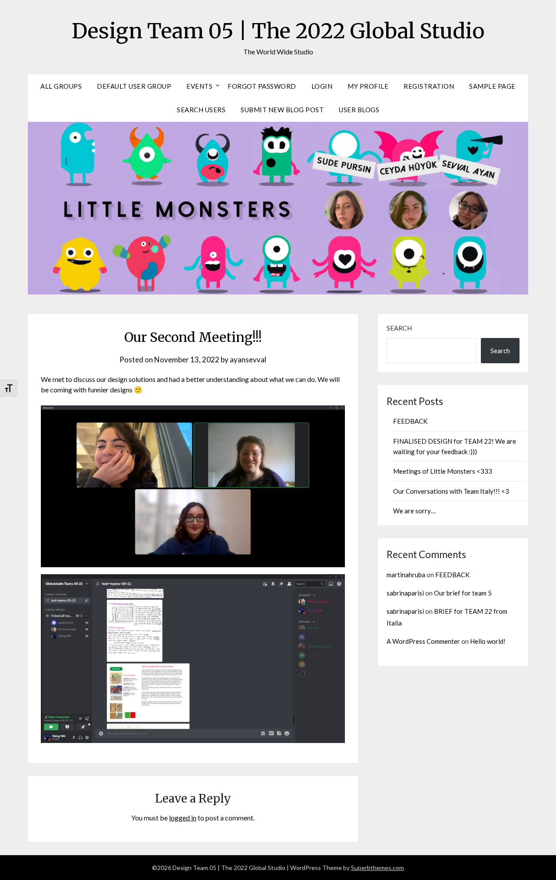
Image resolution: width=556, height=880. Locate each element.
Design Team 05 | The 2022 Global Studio (278, 31)
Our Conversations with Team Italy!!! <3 (451, 491)
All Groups (61, 86)
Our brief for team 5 (463, 593)
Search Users (201, 110)
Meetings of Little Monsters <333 (442, 471)
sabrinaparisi (405, 593)
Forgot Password (262, 86)
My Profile (368, 86)
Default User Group (134, 86)
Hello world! (488, 641)
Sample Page (492, 86)
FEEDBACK (410, 421)
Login (322, 86)
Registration (429, 86)
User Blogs (359, 110)
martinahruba (406, 575)
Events (199, 86)
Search (399, 328)
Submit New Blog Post (282, 110)
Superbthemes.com (377, 867)
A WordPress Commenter (423, 641)
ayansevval (248, 359)
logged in (182, 817)
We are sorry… (414, 511)
